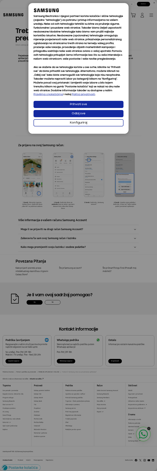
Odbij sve (78, 113)
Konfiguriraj (78, 122)
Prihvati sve (78, 104)
